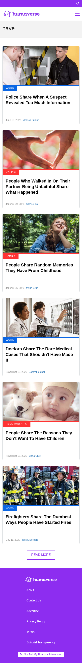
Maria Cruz (32, 288)
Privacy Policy (35, 621)
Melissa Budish (31, 120)
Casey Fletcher (37, 372)
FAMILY (10, 256)
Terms (30, 632)
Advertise (32, 611)
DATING (11, 172)
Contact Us (33, 600)
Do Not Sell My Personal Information (41, 654)
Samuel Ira (32, 204)
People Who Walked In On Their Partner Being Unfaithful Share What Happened (38, 186)
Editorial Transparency (41, 642)
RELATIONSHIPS (16, 424)
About (30, 590)
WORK (10, 88)
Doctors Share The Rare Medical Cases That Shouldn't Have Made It (39, 354)
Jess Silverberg (30, 539)
